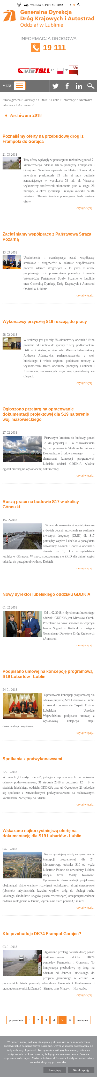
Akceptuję (55, 1070)
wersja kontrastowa (46, 5)
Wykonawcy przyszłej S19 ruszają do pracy (45, 321)
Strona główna (11, 100)
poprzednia (16, 1020)
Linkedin (79, 86)
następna (82, 1020)
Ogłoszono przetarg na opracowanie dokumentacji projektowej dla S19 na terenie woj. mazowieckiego (46, 414)
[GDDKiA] (48, 21)
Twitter (55, 86)
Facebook (67, 86)
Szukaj (91, 86)
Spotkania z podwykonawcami (32, 759)
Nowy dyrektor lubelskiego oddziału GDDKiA (47, 594)
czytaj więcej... (85, 208)
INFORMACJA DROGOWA (48, 44)
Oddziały (29, 100)
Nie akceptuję (81, 1070)
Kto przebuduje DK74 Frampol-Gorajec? (42, 934)
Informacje (69, 100)
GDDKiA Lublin (48, 100)
